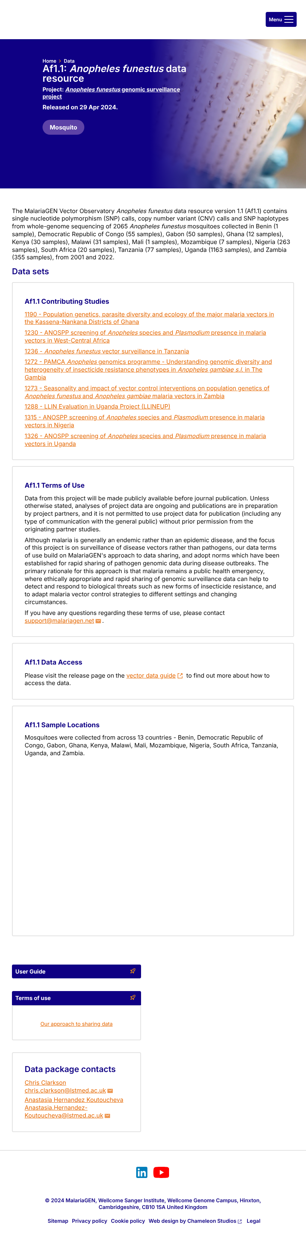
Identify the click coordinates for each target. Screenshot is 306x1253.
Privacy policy (89, 1221)
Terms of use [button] (33, 998)
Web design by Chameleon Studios (192, 1221)
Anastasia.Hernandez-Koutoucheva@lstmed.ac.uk (64, 1111)
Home (49, 61)
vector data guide (151, 675)
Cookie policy (128, 1221)
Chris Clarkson (45, 1082)
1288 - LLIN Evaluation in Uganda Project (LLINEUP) (98, 406)
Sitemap (58, 1221)
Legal (253, 1221)
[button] (281, 19)
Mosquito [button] (63, 127)
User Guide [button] (30, 971)
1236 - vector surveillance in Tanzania (107, 351)
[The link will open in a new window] (141, 1173)
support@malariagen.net (59, 620)
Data (69, 61)
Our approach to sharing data (76, 1024)
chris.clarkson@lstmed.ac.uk (65, 1090)
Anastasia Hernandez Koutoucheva (74, 1099)
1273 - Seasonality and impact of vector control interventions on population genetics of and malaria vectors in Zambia (147, 392)
